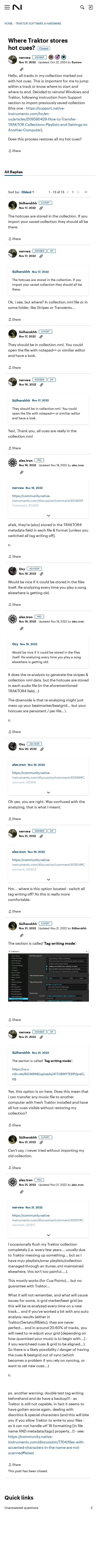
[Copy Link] (21, 69)
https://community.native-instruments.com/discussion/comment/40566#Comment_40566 (48, 777)
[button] (12, 59)
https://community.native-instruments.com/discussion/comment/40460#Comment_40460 (47, 500)
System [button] (77, 62)
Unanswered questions (48, 1508)
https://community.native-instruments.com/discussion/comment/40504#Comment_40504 (48, 864)
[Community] (17, 7)
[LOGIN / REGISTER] (90, 7)
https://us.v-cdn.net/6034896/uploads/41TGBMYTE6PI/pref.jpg (48, 1074)
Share (14, 151)
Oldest (26, 192)
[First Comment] (64, 57)
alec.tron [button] (26, 460)
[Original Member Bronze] (51, 57)
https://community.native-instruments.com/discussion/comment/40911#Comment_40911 (47, 1220)
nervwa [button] (24, 57)
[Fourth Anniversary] (57, 57)
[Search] (82, 7)
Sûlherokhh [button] (28, 203)
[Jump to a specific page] (85, 192)
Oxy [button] (22, 569)
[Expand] (48, 515)
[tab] (13, 172)
